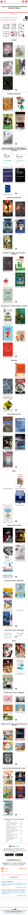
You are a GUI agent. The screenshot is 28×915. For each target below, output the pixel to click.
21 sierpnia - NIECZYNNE (7, 881)
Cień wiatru (8, 825)
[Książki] (6, 29)
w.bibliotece (6, 863)
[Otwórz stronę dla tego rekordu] (8, 49)
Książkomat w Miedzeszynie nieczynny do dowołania (13, 890)
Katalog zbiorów (14, 13)
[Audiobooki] (21, 29)
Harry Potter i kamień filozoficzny (11, 822)
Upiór (7, 841)
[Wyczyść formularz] (24, 20)
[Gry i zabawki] (21, 36)
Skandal (7, 840)
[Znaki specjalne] (27, 20)
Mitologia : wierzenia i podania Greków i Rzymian (13, 823)
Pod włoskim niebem (9, 839)
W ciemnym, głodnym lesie (10, 838)
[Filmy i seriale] (6, 36)
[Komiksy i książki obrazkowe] (14, 36)
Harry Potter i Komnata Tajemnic (11, 824)
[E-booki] (14, 29)
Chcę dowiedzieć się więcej (8, 913)
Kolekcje (14, 19)
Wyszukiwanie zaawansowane (6, 19)
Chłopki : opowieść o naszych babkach (12, 829)
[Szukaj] (26, 17)
